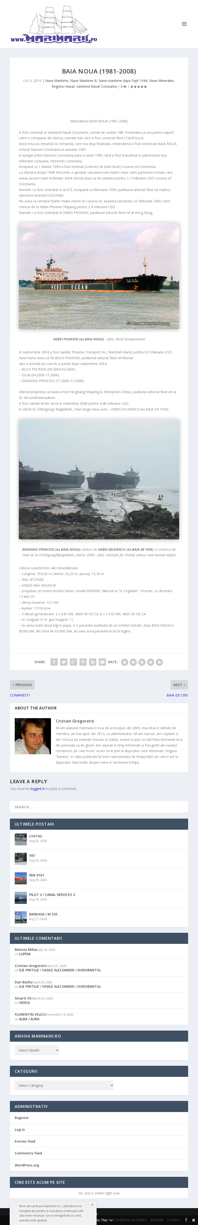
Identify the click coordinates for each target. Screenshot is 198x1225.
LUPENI (25, 954)
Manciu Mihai (26, 949)
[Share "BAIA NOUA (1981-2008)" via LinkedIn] (93, 662)
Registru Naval (63, 86)
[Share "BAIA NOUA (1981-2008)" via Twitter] (64, 662)
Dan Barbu (24, 982)
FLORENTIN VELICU (30, 1014)
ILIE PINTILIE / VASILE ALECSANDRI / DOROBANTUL (60, 970)
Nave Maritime (56, 80)
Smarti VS (23, 998)
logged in (38, 788)
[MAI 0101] (21, 878)
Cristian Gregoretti (75, 721)
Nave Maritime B (83, 80)
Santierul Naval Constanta (96, 86)
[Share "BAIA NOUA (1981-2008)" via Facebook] (54, 662)
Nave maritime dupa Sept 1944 (123, 80)
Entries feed (25, 1141)
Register (22, 1117)
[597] (21, 859)
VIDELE (24, 1002)
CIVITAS (35, 836)
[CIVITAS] (21, 839)
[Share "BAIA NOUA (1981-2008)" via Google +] (73, 662)
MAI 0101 (36, 875)
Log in (20, 1129)
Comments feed (28, 1153)
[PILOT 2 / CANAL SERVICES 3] (21, 898)
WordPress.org (27, 1165)
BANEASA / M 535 (43, 914)
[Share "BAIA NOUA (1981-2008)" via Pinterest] (83, 662)
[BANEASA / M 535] (21, 917)
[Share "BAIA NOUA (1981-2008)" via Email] (102, 662)
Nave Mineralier (161, 80)
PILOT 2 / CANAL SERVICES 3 (52, 894)
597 (32, 855)
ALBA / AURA (29, 1019)
